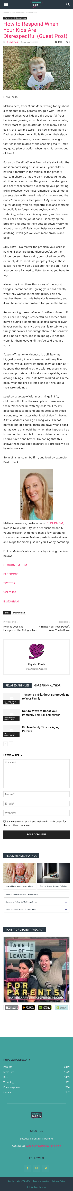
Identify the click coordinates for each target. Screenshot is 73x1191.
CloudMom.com (15, 565)
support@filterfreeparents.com (43, 1145)
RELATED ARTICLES (17, 685)
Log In (11, 1180)
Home (6, 12)
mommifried (19, 612)
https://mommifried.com (37, 669)
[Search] (68, 4)
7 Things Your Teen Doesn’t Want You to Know (54, 628)
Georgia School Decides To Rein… (53, 886)
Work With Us (23, 1180)
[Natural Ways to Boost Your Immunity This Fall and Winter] (11, 715)
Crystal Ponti (12, 42)
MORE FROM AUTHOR (47, 685)
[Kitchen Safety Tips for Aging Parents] (11, 731)
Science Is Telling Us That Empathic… (21, 902)
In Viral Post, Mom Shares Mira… (19, 886)
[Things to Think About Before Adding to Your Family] (11, 698)
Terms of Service (41, 1180)
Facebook (10, 574)
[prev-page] (5, 744)
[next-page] (11, 744)
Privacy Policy (58, 1180)
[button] (5, 4)
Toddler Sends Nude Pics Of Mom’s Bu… (22, 894)
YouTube (9, 592)
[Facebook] (27, 1168)
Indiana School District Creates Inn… (21, 909)
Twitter (9, 583)
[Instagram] (36, 1168)
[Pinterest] (45, 1168)
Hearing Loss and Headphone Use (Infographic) (19, 628)
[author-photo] (36, 659)
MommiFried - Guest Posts (24, 12)
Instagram (11, 601)
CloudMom (55, 523)
